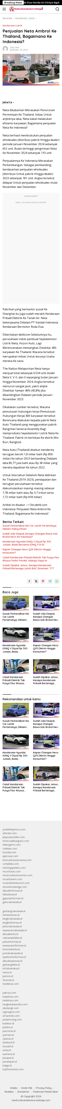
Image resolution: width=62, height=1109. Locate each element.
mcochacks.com (12, 871)
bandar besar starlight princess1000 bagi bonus (29, 810)
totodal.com (9, 852)
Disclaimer (23, 1091)
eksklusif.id (8, 1042)
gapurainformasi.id (13, 898)
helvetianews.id (11, 915)
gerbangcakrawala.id (14, 911)
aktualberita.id (10, 934)
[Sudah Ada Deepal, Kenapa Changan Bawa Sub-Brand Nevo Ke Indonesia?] (46, 603)
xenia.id (7, 1050)
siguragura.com (11, 1011)
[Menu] (5, 9)
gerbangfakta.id (11, 964)
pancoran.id (9, 1031)
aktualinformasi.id (12, 890)
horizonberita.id (11, 949)
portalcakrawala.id (13, 953)
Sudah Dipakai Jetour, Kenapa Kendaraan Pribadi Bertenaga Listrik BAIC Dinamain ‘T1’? (28, 567)
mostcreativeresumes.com (17, 875)
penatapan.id (10, 1061)
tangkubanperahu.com (15, 1004)
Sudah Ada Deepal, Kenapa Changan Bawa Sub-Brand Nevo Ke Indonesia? (30, 535)
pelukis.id (8, 1027)
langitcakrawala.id (12, 918)
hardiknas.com (11, 983)
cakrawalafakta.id (12, 937)
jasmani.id (8, 1035)
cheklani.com (10, 848)
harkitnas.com (10, 1000)
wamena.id (9, 1054)
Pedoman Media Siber (45, 1091)
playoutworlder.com (14, 837)
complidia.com (11, 863)
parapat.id (8, 1057)
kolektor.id (8, 1023)
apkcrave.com (10, 856)
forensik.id (8, 980)
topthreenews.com (13, 1069)
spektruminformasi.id (14, 957)
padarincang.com (12, 1019)
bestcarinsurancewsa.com (17, 860)
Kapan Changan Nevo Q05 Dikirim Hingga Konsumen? (27, 551)
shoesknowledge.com (15, 886)
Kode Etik (26, 1088)
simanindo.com (11, 1015)
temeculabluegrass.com (16, 840)
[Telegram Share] (50, 581)
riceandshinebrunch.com (16, 883)
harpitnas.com (10, 996)
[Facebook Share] (29, 581)
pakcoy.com (9, 992)
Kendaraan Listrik (12, 25)
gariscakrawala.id (12, 902)
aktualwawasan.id (12, 960)
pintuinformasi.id (12, 941)
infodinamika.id (11, 968)
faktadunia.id (10, 894)
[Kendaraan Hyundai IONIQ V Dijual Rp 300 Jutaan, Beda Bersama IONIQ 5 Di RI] (16, 635)
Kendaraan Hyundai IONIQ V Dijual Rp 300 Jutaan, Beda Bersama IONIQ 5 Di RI (27, 543)
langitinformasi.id (12, 922)
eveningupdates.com (14, 867)
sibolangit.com (11, 1008)
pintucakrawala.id (12, 926)
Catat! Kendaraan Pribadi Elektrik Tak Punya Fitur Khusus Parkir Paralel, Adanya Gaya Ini (31, 559)
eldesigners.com (12, 844)
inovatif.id (8, 1046)
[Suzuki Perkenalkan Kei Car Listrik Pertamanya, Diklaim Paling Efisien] (16, 603)
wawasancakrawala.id (15, 930)
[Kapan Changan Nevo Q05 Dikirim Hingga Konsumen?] (46, 635)
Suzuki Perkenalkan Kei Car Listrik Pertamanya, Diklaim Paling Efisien (30, 527)
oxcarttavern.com (12, 879)
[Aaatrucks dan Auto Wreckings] (25, 9)
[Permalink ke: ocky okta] (5, 48)
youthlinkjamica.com (14, 829)
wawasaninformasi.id (14, 945)
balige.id (7, 1065)
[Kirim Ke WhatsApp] (56, 581)
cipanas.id (8, 1038)
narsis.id (7, 972)
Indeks (14, 1088)
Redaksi (9, 1091)
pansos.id (8, 976)
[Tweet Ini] (36, 581)
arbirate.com (10, 833)
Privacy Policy (44, 1088)
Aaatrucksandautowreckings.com (31, 1100)
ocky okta (14, 47)
